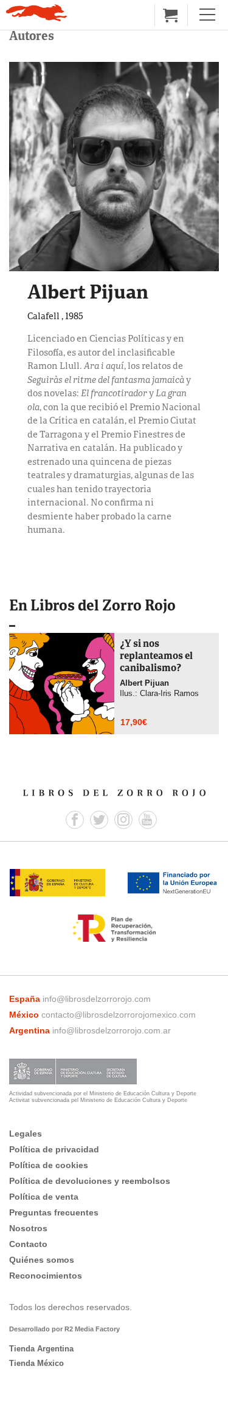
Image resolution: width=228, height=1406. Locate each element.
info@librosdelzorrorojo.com (97, 999)
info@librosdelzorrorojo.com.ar (111, 1030)
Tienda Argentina (41, 1348)
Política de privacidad (54, 1149)
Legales (25, 1133)
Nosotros (28, 1228)
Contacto (28, 1244)
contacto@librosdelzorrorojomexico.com (118, 1014)
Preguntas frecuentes (53, 1212)
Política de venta (43, 1197)
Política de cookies (48, 1165)
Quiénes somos (41, 1260)
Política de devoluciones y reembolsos (89, 1181)
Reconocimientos (45, 1275)
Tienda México (36, 1363)
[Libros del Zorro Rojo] (36, 12)
